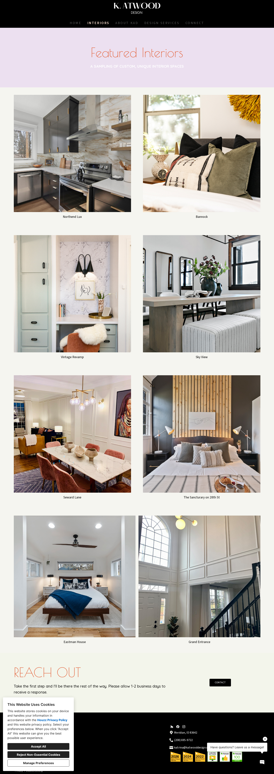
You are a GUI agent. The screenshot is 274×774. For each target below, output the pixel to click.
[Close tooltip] (265, 739)
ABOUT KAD (126, 23)
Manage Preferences (38, 763)
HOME (75, 23)
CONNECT (194, 23)
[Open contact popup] (262, 762)
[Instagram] (183, 726)
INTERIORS (98, 23)
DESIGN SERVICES (161, 23)
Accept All (38, 746)
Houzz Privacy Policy (52, 720)
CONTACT (220, 682)
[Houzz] (171, 726)
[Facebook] (177, 726)
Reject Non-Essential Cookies (38, 754)
